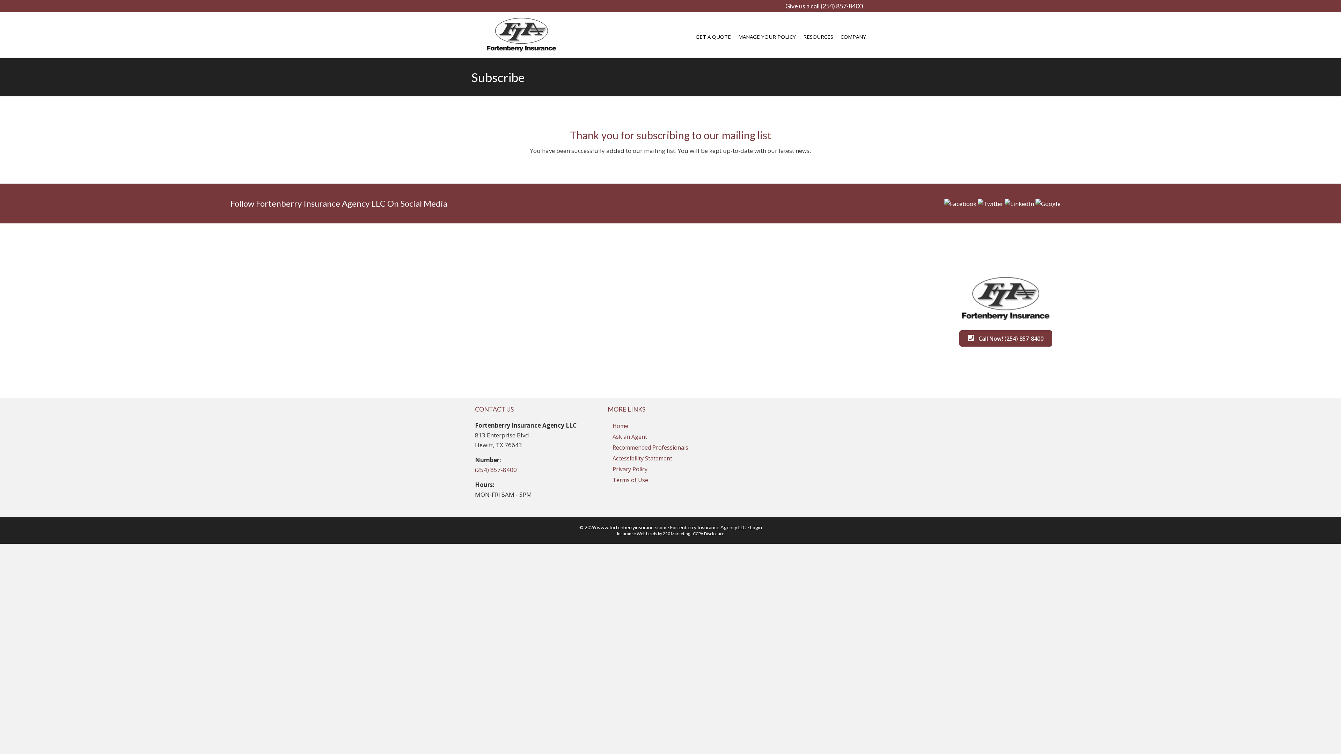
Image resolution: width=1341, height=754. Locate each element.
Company (853, 36)
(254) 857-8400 (496, 470)
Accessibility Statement (642, 458)
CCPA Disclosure (708, 533)
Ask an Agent (630, 437)
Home (620, 426)
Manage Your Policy (767, 36)
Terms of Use (630, 480)
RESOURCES (818, 36)
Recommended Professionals (650, 447)
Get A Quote (713, 36)
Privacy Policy (630, 469)
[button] (960, 203)
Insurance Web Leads (637, 533)
